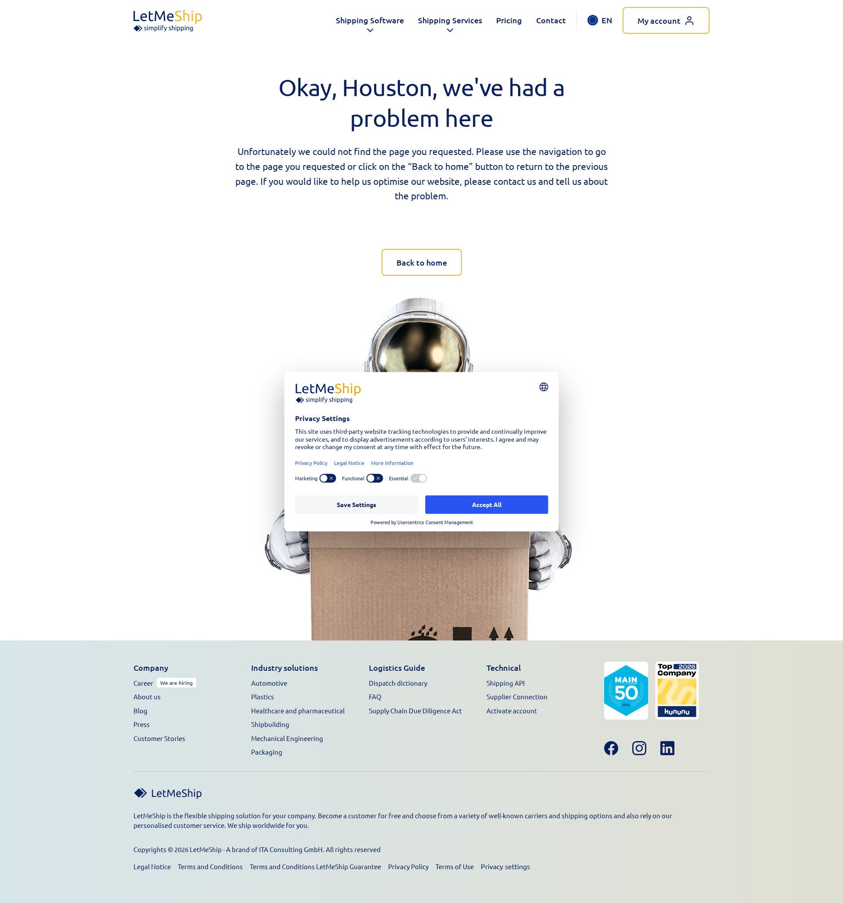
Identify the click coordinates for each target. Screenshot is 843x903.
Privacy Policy (408, 866)
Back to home (421, 262)
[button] (369, 20)
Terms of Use (455, 866)
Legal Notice (152, 866)
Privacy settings (505, 866)
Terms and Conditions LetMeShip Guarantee (315, 866)
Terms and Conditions (210, 866)
